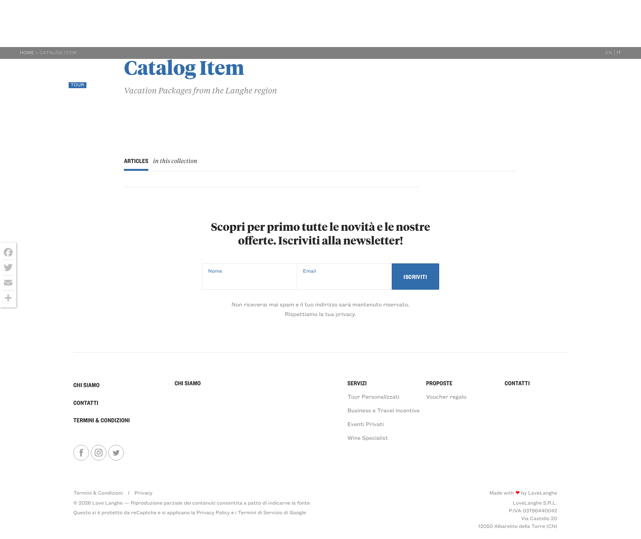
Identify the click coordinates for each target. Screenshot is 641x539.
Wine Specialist (368, 437)
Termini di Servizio (260, 512)
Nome (215, 270)
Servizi (505, 78)
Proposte (542, 78)
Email (309, 270)
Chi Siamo (469, 78)
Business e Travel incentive (384, 410)
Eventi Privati (366, 423)
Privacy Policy (213, 512)
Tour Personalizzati (374, 396)
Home (27, 53)
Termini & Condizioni (101, 420)
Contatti (581, 78)
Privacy (143, 492)
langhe (47, 78)
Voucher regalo (446, 396)
